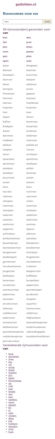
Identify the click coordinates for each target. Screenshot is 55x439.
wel (10, 394)
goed (11, 370)
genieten (13, 356)
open (11, 402)
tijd (10, 421)
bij (9, 407)
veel (10, 413)
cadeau (12, 399)
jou (10, 362)
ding (11, 418)
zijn (10, 375)
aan (10, 397)
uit (10, 364)
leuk (10, 354)
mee (11, 359)
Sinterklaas (14, 380)
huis (10, 432)
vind (10, 429)
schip (11, 367)
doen (11, 378)
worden (12, 426)
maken (12, 372)
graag (11, 391)
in (9, 410)
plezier (12, 405)
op (9, 383)
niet (10, 386)
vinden (12, 415)
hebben (12, 423)
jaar (10, 388)
